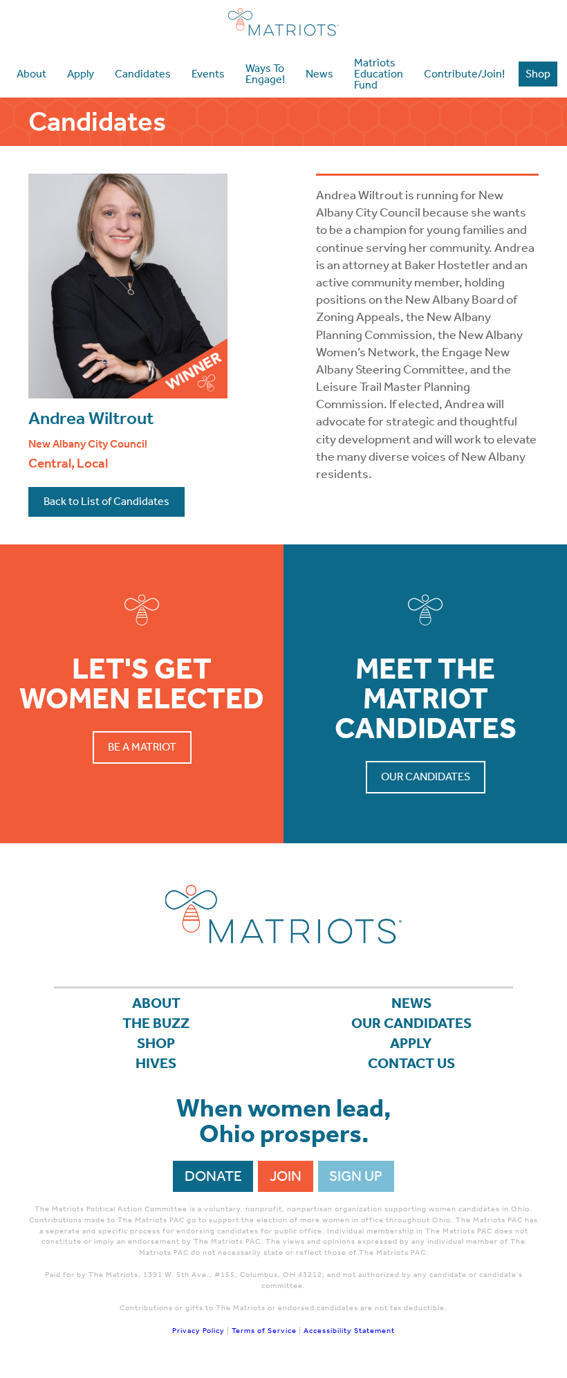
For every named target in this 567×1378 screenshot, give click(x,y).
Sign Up (355, 1176)
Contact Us (411, 1063)
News (411, 1003)
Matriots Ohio (283, 22)
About (156, 1003)
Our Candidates (425, 776)
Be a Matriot (142, 746)
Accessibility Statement (349, 1330)
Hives (156, 1063)
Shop (156, 1043)
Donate (213, 1176)
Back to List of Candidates (106, 501)
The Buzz (155, 1023)
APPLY (411, 1043)
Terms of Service (264, 1330)
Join (285, 1176)
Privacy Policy (198, 1330)
